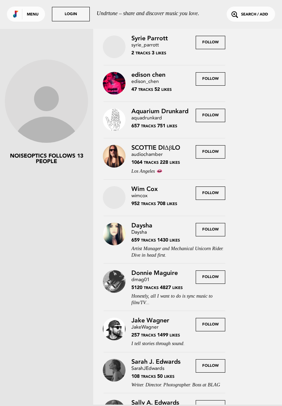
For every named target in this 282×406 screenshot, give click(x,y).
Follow (210, 42)
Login (71, 14)
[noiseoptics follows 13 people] (46, 102)
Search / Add (254, 15)
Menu (33, 15)
